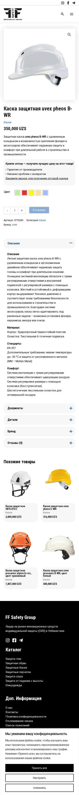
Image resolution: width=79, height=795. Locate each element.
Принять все (39, 768)
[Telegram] (73, 3)
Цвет (7, 191)
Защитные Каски (16, 667)
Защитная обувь (16, 663)
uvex (14, 224)
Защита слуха (14, 676)
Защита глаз (13, 659)
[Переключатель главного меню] (71, 14)
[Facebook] (68, 3)
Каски (7, 122)
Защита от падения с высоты (24, 681)
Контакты (12, 712)
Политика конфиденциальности (26, 716)
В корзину (39, 210)
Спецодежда (14, 685)
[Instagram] (62, 3)
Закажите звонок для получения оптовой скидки (37, 178)
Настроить (39, 777)
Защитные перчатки (18, 672)
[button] (62, 14)
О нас (9, 707)
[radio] (17, 192)
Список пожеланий (17, 725)
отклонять (39, 787)
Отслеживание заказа (19, 721)
